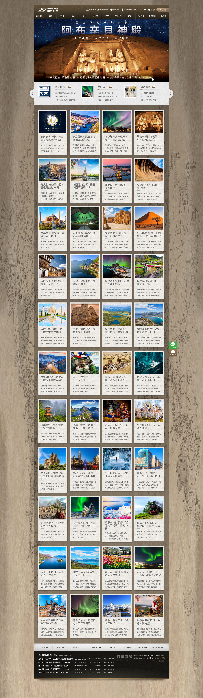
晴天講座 (92, 9)
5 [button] (105, 79)
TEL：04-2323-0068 (81, 665)
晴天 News (61, 87)
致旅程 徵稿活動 (130, 9)
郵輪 (129, 16)
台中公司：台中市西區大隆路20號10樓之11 (53, 666)
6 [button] (108, 79)
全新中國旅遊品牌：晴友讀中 (66, 100)
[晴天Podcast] (153, 9)
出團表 (164, 9)
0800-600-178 (65, 655)
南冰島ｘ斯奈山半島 (105, 92)
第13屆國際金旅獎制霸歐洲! (65, 92)
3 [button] (98, 79)
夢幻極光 (102, 87)
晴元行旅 (141, 16)
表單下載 (111, 647)
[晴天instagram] (145, 9)
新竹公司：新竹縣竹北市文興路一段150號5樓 (54, 662)
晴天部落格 (104, 9)
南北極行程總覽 (61, 96)
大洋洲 (95, 16)
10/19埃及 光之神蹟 (148, 100)
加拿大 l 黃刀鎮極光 (105, 100)
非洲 (62, 16)
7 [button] (111, 79)
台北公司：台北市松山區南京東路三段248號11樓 (55, 659)
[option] (101, 50)
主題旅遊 (152, 16)
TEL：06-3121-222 (80, 669)
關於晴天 (45, 647)
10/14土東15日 (146, 96)
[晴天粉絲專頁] (139, 9)
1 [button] (92, 79)
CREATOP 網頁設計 (158, 661)
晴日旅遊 (127, 647)
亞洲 (73, 16)
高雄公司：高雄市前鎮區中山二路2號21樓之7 (54, 672)
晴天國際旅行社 (48, 9)
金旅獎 (163, 16)
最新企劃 (39, 16)
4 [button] (101, 79)
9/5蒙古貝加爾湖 (147, 92)
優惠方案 (116, 9)
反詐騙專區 (142, 647)
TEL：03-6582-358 (80, 662)
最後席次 (145, 87)
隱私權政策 (161, 658)
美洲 (84, 16)
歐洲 (50, 16)
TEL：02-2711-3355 (81, 659)
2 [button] (95, 79)
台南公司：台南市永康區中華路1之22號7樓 (53, 669)
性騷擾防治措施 (158, 647)
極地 (107, 16)
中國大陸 (118, 16)
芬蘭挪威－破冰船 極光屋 (107, 96)
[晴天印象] (149, 9)
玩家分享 (60, 647)
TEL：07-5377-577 (80, 672)
